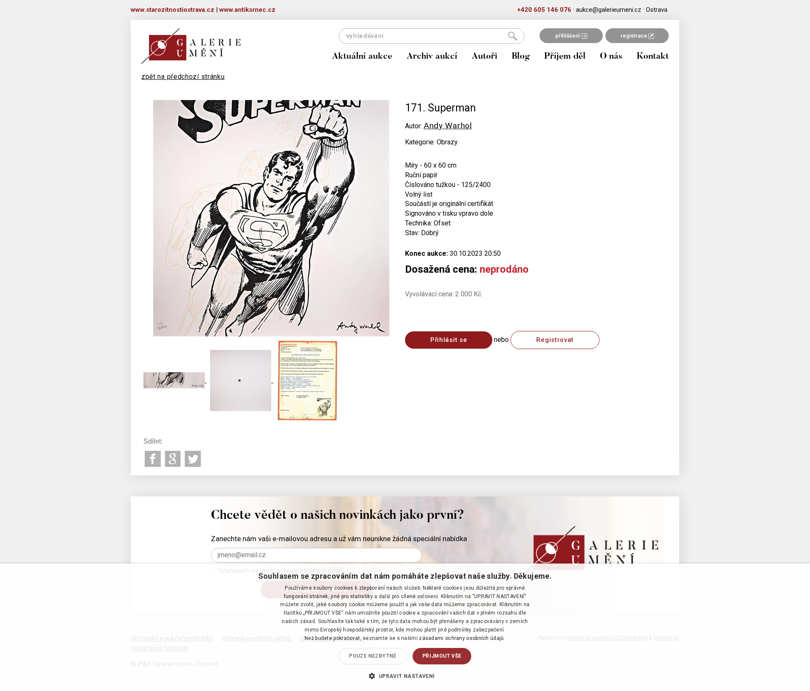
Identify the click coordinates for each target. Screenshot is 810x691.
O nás (611, 56)
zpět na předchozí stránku (183, 77)
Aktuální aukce (362, 56)
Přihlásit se (448, 340)
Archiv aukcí (432, 56)
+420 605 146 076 (544, 10)
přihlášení (568, 36)
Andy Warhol (448, 125)
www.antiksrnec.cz (247, 10)
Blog (521, 56)
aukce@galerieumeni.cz (608, 10)
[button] (405, 676)
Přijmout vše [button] (442, 656)
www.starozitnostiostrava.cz (172, 10)
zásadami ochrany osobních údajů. (462, 638)
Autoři (484, 56)
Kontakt (653, 56)
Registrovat (555, 340)
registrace (634, 36)
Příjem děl (565, 56)
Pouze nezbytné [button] (373, 656)
